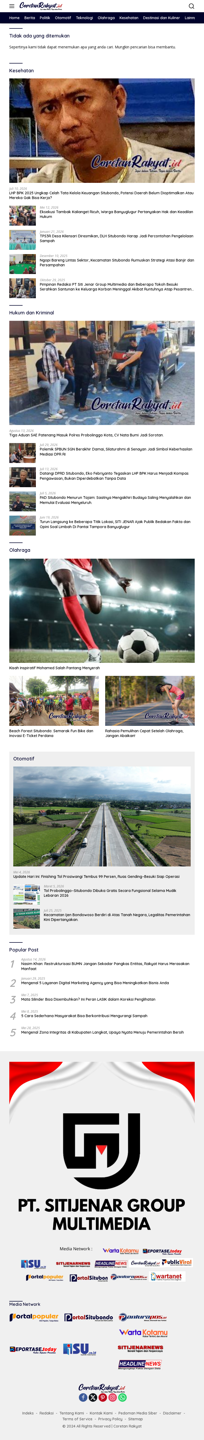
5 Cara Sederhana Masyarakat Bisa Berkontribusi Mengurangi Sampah (84, 1015)
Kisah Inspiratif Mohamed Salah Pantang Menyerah (54, 668)
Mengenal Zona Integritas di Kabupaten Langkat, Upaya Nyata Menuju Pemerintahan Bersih (102, 1032)
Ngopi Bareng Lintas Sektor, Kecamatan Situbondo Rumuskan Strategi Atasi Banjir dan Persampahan (117, 262)
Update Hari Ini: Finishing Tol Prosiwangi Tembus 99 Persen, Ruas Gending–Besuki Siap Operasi (96, 876)
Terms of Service (77, 1419)
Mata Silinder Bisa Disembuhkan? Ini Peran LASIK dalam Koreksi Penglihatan (88, 999)
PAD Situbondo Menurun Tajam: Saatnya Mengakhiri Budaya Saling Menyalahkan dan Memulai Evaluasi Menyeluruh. (115, 500)
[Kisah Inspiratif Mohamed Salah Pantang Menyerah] (102, 611)
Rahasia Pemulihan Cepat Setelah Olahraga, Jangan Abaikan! (144, 733)
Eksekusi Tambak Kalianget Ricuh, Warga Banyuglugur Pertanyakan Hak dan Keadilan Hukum (116, 214)
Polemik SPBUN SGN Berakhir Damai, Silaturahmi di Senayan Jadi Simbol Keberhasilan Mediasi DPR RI (116, 451)
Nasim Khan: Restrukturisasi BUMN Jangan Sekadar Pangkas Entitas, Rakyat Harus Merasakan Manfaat (105, 966)
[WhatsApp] (122, 1398)
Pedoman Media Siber (137, 1413)
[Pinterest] (103, 1398)
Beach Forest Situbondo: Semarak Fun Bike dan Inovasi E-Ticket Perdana (51, 733)
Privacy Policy (110, 1419)
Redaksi (47, 1413)
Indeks (28, 1413)
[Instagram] (112, 1398)
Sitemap (135, 1419)
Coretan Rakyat (127, 1426)
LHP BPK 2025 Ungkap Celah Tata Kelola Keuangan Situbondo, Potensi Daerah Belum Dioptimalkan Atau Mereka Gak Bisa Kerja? (101, 195)
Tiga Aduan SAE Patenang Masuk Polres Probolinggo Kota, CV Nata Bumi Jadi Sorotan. (87, 435)
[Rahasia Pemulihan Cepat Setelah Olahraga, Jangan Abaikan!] (150, 701)
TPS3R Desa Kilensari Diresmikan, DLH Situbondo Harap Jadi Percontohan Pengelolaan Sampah (116, 238)
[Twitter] (93, 1398)
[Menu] (12, 6)
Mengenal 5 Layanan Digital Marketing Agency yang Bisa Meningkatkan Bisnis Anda (95, 982)
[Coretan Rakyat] (40, 6)
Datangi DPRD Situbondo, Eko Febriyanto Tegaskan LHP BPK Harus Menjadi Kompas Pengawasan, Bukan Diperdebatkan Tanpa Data (114, 476)
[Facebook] (83, 1398)
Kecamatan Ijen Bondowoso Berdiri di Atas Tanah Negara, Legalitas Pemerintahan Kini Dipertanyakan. (117, 917)
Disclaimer (172, 1413)
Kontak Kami (101, 1413)
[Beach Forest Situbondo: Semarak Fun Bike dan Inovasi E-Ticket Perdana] (54, 701)
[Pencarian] (192, 6)
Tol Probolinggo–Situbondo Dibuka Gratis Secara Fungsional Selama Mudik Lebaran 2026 (110, 893)
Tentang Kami (72, 1413)
